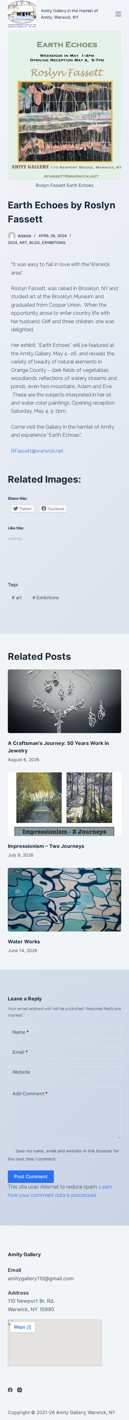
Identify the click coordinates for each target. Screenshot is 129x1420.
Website (21, 1072)
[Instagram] (19, 1390)
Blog (34, 242)
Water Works (24, 941)
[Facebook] (10, 1390)
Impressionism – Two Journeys (46, 846)
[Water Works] (64, 899)
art (23, 242)
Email (20, 1052)
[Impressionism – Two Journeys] (64, 804)
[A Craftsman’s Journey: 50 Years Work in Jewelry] (64, 701)
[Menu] (118, 14)
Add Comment (30, 1094)
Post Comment (31, 1176)
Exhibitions (53, 242)
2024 (12, 242)
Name (21, 1032)
